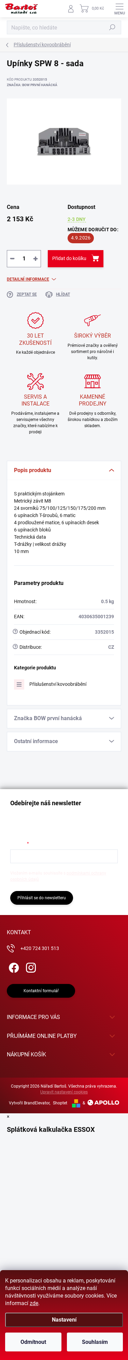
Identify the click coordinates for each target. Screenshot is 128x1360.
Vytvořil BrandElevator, (29, 1103)
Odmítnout (33, 1342)
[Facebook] (13, 966)
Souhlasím (95, 1342)
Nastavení (64, 1319)
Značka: (32, 85)
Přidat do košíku (69, 258)
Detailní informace (28, 279)
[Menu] (119, 8)
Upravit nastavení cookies (64, 1092)
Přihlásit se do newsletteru (41, 897)
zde (34, 1303)
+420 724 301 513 (39, 948)
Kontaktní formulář (41, 990)
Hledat (112, 27)
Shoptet (60, 1103)
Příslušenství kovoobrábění (57, 684)
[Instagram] (30, 966)
